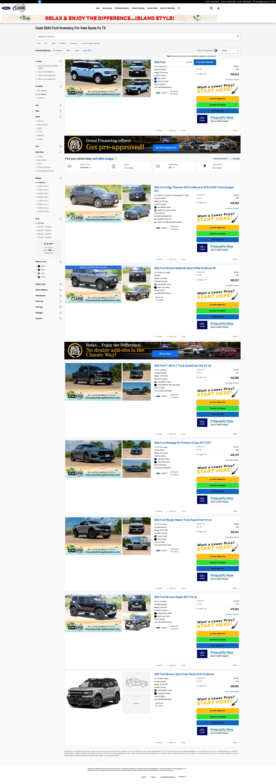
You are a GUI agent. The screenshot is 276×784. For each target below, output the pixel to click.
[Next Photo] (149, 78)
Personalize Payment (232, 80)
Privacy (153, 777)
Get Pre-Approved (218, 111)
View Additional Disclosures (167, 777)
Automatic (74, 43)
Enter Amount (48, 253)
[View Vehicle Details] (136, 681)
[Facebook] (39, 1)
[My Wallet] (211, 8)
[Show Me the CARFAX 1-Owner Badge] (174, 92)
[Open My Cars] (218, 8)
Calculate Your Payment (218, 105)
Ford (77, 50)
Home (98, 8)
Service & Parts (152, 8)
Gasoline (63, 43)
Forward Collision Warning (91, 43)
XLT (47, 43)
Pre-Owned (57, 50)
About (167, 8)
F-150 (39, 43)
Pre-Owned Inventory (122, 8)
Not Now (189, 62)
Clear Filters (87, 50)
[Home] (6, 8)
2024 (68, 50)
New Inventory (107, 8)
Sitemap (143, 777)
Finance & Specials (138, 8)
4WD (54, 43)
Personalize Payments (205, 62)
